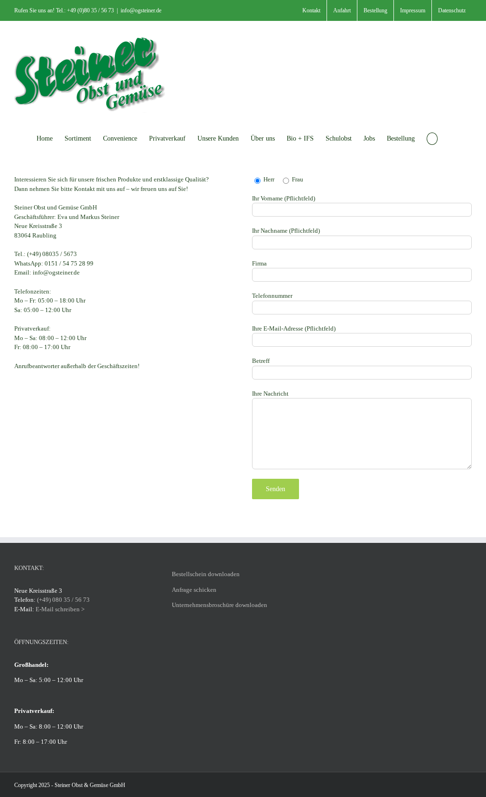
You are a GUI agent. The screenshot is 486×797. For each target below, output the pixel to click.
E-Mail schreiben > (60, 609)
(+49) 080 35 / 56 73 (63, 599)
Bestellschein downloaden (206, 574)
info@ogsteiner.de (141, 10)
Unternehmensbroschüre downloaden (219, 604)
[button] (432, 138)
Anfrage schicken (194, 589)
